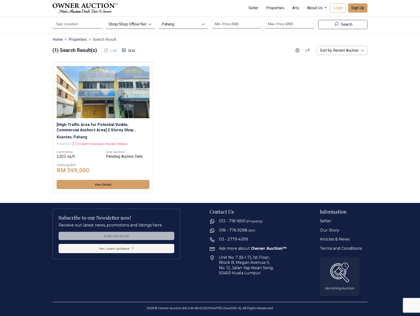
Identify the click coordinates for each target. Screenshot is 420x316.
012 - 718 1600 (240, 221)
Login (338, 8)
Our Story (329, 230)
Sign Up (357, 8)
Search (346, 24)
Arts (295, 8)
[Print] (297, 50)
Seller (253, 8)
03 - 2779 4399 (233, 239)
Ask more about (253, 248)
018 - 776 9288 (237, 230)
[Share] (307, 50)
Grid (131, 50)
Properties (275, 8)
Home (57, 39)
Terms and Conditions (341, 248)
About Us (315, 8)
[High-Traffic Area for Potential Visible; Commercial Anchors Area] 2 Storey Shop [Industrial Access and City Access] (95, 127)
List (113, 50)
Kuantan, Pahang (72, 137)
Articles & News (335, 239)
